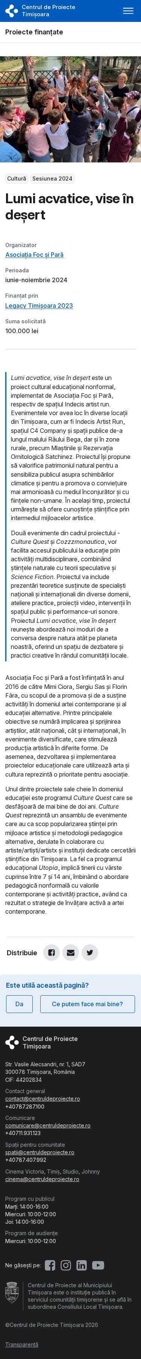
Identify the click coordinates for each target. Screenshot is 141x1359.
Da (19, 1004)
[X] (90, 952)
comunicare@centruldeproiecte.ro (48, 1125)
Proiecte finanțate (34, 32)
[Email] (70, 952)
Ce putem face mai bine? (87, 1004)
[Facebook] (51, 952)
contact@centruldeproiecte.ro (42, 1098)
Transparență (21, 1344)
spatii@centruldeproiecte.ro (39, 1152)
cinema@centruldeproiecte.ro (42, 1179)
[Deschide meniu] (128, 10)
